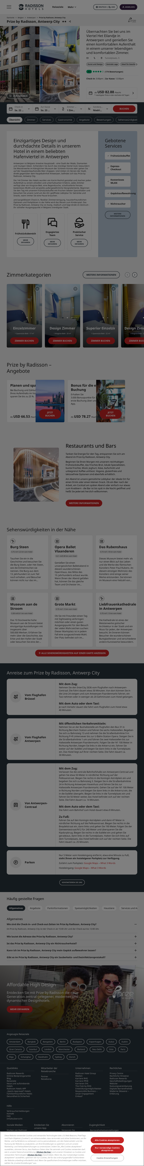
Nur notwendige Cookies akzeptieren (107, 1149)
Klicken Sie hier (43, 1152)
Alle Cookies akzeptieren (107, 1140)
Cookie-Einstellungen (107, 1158)
